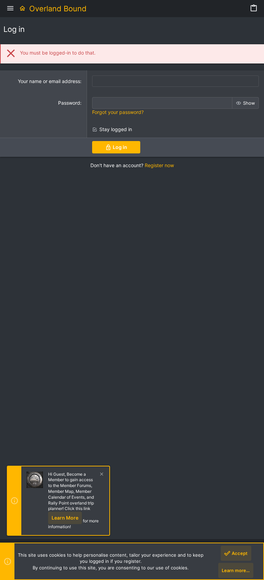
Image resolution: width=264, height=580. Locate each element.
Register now (159, 165)
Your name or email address (49, 81)
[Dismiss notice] (100, 475)
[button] (10, 8)
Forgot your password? (118, 112)
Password (69, 103)
